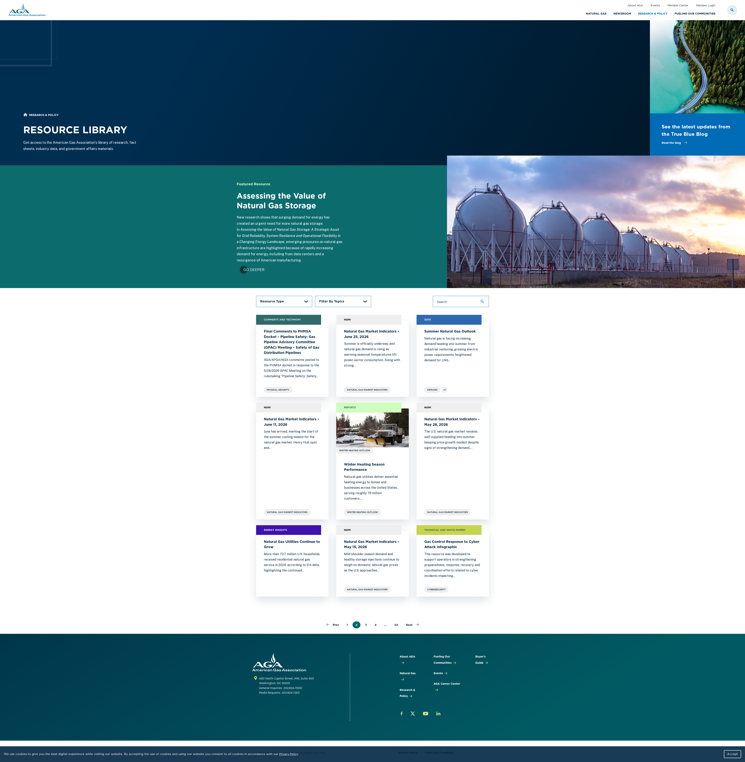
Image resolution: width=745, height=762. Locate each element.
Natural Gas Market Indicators (367, 389)
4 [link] (376, 624)
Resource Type (272, 301)
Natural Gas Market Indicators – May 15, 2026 (371, 544)
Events (655, 5)
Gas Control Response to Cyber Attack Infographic (451, 544)
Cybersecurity (436, 589)
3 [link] (366, 624)
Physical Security (278, 389)
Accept (732, 754)
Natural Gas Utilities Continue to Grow (292, 544)
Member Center (678, 5)
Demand (432, 389)
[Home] (25, 115)
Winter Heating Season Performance (364, 467)
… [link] (385, 624)
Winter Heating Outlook (362, 512)
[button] (284, 301)
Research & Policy (653, 13)
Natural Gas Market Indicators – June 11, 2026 (291, 422)
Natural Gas (596, 13)
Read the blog (671, 142)
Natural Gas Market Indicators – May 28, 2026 (452, 422)
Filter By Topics (331, 301)
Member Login (706, 5)
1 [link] (347, 624)
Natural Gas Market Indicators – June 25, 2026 (371, 334)
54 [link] (396, 624)
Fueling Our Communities (695, 13)
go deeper (253, 270)
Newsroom (622, 13)
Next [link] (409, 624)
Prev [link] (336, 624)
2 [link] (356, 624)
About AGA (635, 5)
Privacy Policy (288, 754)
